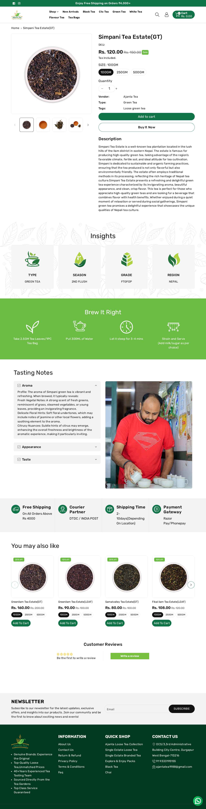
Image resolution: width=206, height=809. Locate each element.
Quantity (105, 81)
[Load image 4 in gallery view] (76, 125)
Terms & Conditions (71, 766)
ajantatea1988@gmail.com (174, 766)
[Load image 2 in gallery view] (43, 125)
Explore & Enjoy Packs (120, 761)
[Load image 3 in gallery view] (59, 125)
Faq (60, 772)
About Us (64, 744)
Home (15, 28)
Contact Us (66, 749)
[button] (54, 12)
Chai (108, 772)
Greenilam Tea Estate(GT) (26, 601)
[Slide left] (14, 124)
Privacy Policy (67, 761)
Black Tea (111, 766)
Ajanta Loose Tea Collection (124, 744)
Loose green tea (134, 108)
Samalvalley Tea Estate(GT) (122, 601)
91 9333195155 (166, 761)
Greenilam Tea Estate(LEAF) (75, 601)
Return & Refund (69, 755)
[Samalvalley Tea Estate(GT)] (126, 577)
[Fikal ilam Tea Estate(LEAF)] (173, 577)
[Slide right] (88, 124)
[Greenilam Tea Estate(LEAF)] (79, 577)
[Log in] (166, 14)
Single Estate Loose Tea (121, 749)
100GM (106, 72)
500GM (138, 72)
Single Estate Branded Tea (123, 755)
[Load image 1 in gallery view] (26, 125)
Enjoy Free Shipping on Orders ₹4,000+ (103, 3)
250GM (122, 72)
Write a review (130, 656)
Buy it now (146, 127)
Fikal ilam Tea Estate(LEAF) (169, 601)
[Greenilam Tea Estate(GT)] (32, 577)
